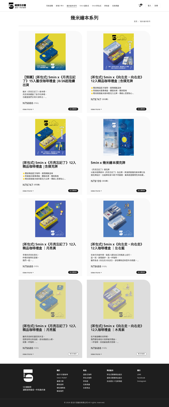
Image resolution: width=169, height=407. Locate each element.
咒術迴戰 (49, 6)
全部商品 (86, 388)
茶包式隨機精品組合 (114, 374)
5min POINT (62, 378)
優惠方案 (60, 381)
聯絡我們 (60, 391)
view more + (28, 109)
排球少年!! (60, 6)
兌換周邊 (115, 6)
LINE (139, 374)
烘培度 (106, 6)
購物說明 (60, 384)
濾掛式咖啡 (87, 374)
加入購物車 (73, 109)
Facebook (141, 378)
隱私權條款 (61, 388)
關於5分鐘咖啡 (62, 374)
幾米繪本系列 (72, 6)
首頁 (135, 21)
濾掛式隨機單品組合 (114, 378)
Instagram (141, 381)
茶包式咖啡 (87, 378)
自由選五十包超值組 (114, 381)
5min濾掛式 (84, 6)
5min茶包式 (96, 6)
